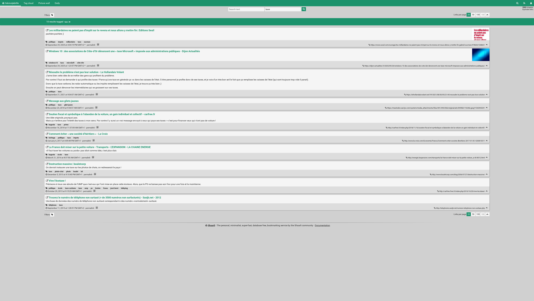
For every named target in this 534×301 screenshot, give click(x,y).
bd (82, 171)
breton (97, 188)
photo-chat (59, 171)
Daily (57, 3)
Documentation (322, 225)
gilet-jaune (68, 105)
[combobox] (283, 9)
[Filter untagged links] (52, 15)
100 (478, 15)
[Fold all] (487, 15)
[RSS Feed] (524, 3)
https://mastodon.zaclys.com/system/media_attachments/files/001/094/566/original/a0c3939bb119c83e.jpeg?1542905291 (436, 108)
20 (469, 15)
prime (66, 125)
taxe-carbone (70, 188)
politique (52, 42)
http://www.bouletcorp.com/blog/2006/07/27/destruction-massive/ (458, 174)
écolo (60, 155)
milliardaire (70, 42)
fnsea (105, 188)
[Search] (517, 3)
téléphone (52, 205)
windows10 (53, 63)
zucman (87, 42)
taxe (66, 22)
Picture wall (44, 3)
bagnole (52, 125)
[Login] (531, 3)
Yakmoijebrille (11, 3)
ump (86, 188)
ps (92, 188)
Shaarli (211, 225)
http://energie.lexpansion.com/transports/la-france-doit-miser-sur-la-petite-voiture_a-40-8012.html (446, 158)
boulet (75, 171)
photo (68, 171)
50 (473, 15)
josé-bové (114, 188)
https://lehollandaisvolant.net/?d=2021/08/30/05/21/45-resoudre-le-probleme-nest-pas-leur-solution (445, 95)
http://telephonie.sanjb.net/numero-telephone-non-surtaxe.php (460, 208)
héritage (52, 138)
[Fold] (486, 45)
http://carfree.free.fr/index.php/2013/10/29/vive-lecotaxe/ (462, 191)
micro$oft (70, 63)
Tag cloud (28, 3)
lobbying (124, 188)
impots (60, 42)
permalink (71, 45)
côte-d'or (80, 63)
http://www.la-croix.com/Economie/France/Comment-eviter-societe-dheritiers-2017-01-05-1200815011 (444, 141)
